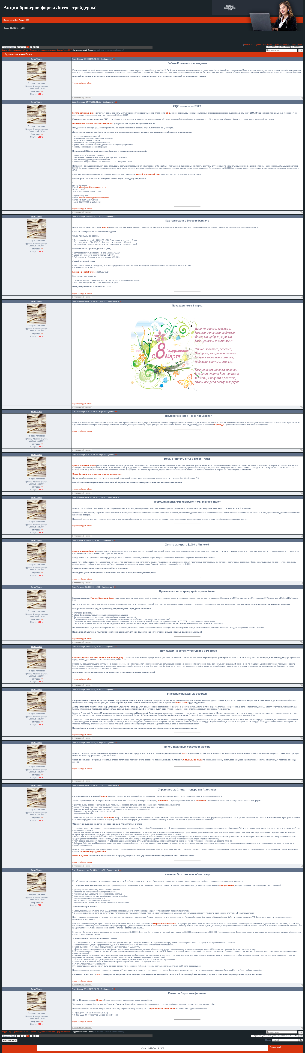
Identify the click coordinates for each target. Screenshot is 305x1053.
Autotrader (163, 801)
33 (116, 216)
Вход (230, 10)
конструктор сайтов (290, 1047)
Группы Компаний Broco (103, 598)
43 (120, 785)
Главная (230, 5)
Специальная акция (192, 760)
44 (120, 870)
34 (120, 301)
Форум (4, 50)
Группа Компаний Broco (84, 551)
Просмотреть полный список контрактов (92, 123)
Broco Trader (181, 702)
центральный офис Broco (162, 1008)
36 (116, 454)
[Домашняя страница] (88, 98)
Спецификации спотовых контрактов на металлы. (96, 474)
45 (114, 989)
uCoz (285, 1049)
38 (114, 540)
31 (114, 59)
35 (116, 412)
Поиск (294, 44)
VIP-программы (226, 885)
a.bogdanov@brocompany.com (92, 187)
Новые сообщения (252, 44)
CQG (168, 113)
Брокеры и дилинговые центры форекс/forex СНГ (50, 50)
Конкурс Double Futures (83, 272)
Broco (105, 227)
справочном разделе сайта (93, 851)
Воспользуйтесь (80, 856)
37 (120, 497)
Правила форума (281, 44)
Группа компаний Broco (83, 50)
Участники (267, 44)
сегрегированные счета (164, 923)
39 (115, 587)
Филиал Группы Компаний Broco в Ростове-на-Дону (97, 657)
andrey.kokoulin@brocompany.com (94, 198)
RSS (27, 20)
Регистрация (229, 8)
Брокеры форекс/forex (18, 50)
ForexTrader (36, 59)
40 (116, 646)
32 (116, 102)
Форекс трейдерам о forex (82, 83)
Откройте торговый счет (148, 174)
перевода (219, 425)
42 (116, 742)
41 (116, 689)
